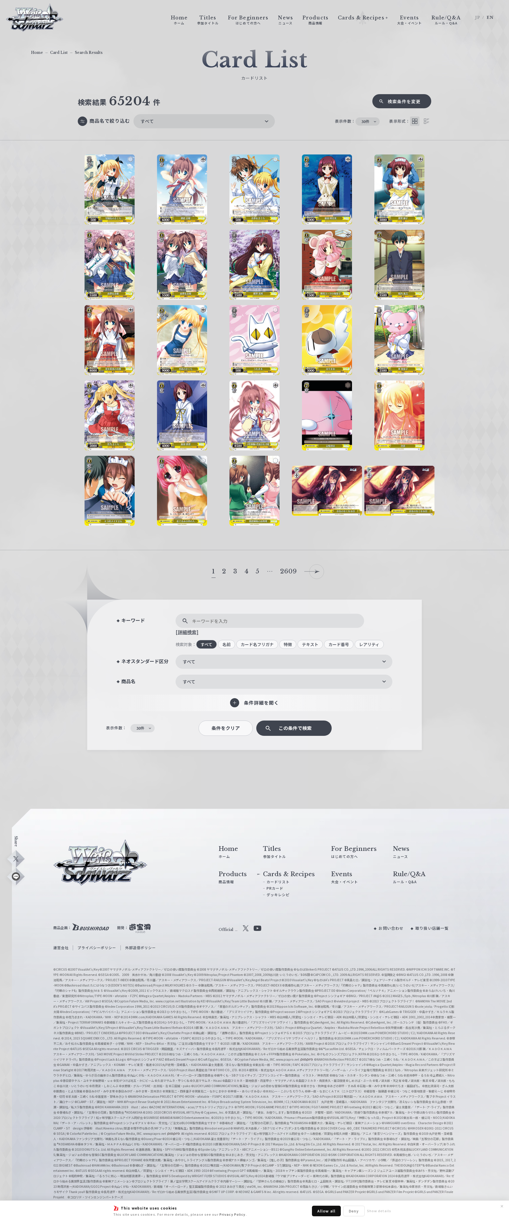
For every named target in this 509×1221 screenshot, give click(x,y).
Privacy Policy (232, 1214)
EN (490, 17)
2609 (288, 571)
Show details (379, 1210)
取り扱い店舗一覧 (432, 928)
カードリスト (278, 881)
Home (37, 52)
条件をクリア (225, 728)
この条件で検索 (295, 728)
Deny (354, 1210)
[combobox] (204, 121)
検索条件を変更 (404, 101)
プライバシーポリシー (96, 947)
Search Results (89, 52)
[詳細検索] (187, 632)
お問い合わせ (391, 928)
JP (477, 17)
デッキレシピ (278, 894)
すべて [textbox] (147, 121)
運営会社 (61, 947)
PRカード (275, 888)
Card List (59, 52)
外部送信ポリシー (140, 947)
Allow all (326, 1210)
